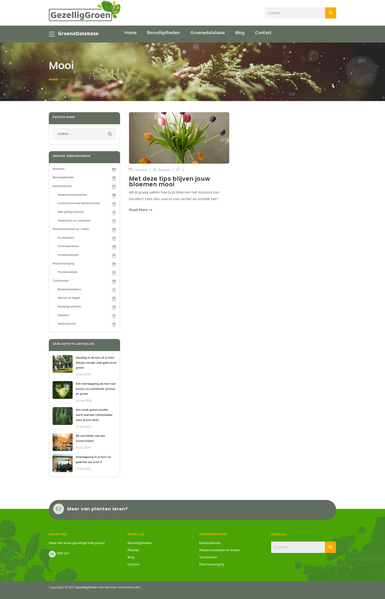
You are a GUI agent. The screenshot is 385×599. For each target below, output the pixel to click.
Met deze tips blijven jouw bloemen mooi (169, 181)
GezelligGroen (86, 588)
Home (53, 80)
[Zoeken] (330, 12)
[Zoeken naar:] (84, 134)
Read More (139, 211)
